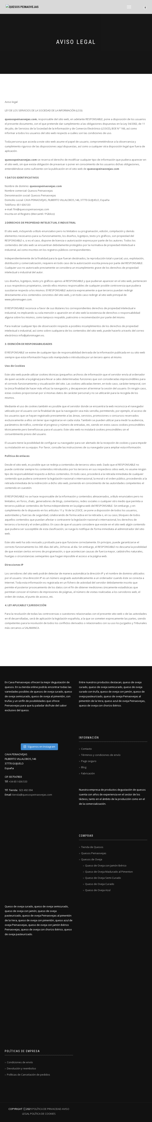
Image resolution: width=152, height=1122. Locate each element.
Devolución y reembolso (21, 1068)
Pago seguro (88, 761)
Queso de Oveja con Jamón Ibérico (105, 865)
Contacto (86, 749)
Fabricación (88, 773)
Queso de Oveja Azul (97, 890)
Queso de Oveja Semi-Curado (103, 878)
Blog (83, 767)
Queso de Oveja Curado (99, 884)
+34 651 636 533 (18, 781)
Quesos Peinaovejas (93, 853)
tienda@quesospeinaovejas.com (32, 794)
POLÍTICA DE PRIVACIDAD (46, 1109)
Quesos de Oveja (91, 859)
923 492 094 (26, 790)
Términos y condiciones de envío (101, 755)
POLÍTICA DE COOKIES (42, 1113)
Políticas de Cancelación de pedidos (28, 1074)
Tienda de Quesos (92, 847)
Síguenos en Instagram (41, 746)
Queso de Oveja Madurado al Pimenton (109, 871)
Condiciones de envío (20, 1062)
